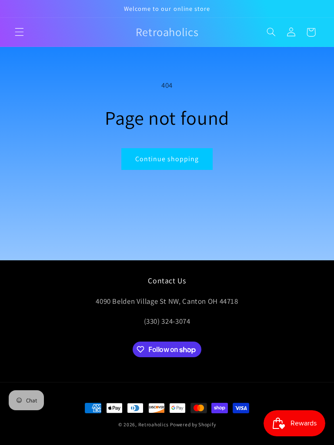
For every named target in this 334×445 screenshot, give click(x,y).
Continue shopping (167, 158)
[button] (19, 32)
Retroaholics (153, 424)
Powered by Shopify (193, 424)
